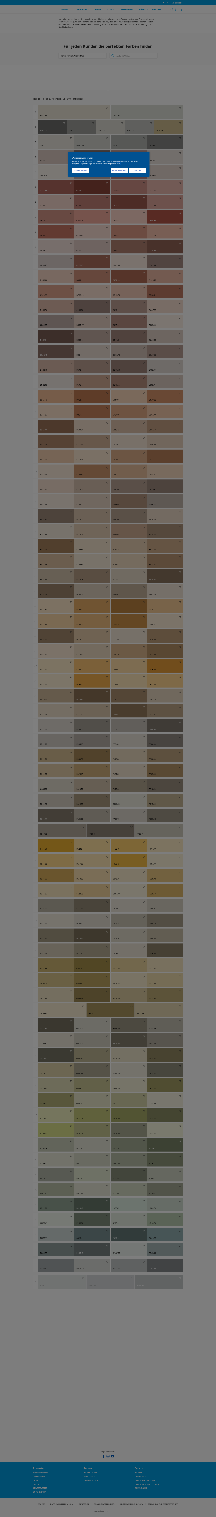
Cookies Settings (80, 170)
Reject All (137, 170)
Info (118, 164)
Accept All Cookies (119, 170)
